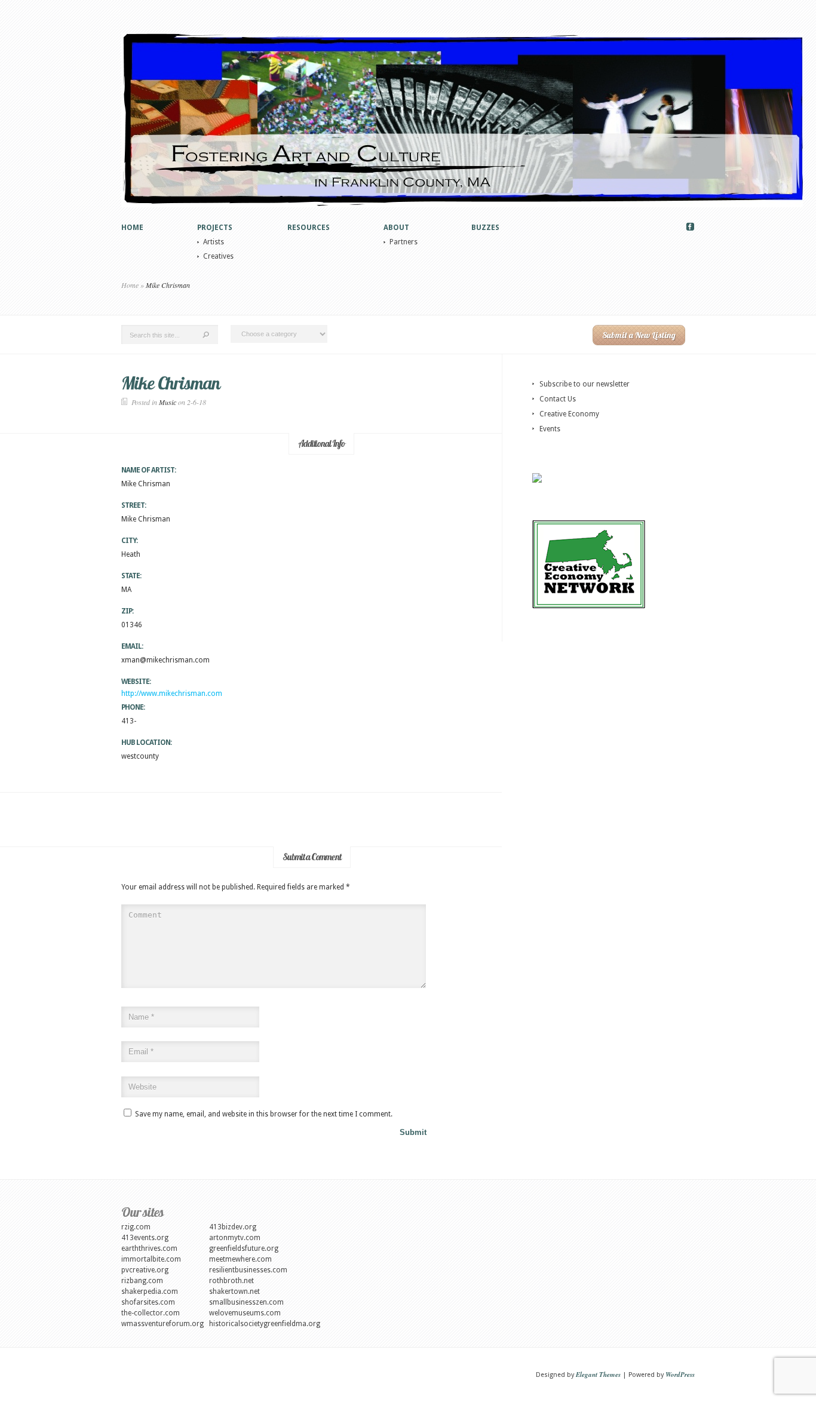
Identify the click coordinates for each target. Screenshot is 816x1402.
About (396, 227)
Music (167, 402)
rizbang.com (142, 1281)
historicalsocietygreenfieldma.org (264, 1324)
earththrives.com (149, 1248)
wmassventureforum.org (162, 1324)
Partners (403, 242)
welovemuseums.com (245, 1313)
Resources (308, 227)
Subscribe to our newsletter (584, 384)
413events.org (144, 1238)
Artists (213, 242)
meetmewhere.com (240, 1259)
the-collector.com (150, 1313)
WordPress (680, 1374)
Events (549, 429)
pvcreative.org (144, 1270)
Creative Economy (569, 414)
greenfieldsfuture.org (243, 1248)
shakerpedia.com (149, 1291)
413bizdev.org (232, 1227)
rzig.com (136, 1227)
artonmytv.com (234, 1238)
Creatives (218, 256)
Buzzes (485, 227)
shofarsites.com (148, 1302)
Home (132, 227)
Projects (214, 227)
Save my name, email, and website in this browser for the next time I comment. (263, 1114)
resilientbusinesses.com (248, 1270)
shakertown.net (234, 1291)
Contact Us (557, 399)
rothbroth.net (231, 1281)
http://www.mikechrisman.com (171, 693)
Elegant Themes (598, 1374)
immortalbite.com (151, 1259)
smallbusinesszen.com (246, 1302)
